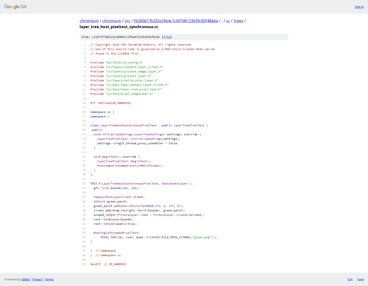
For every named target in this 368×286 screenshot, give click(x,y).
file (167, 37)
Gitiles (26, 279)
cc (228, 20)
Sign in (359, 7)
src (127, 20)
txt (350, 279)
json (360, 279)
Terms (49, 279)
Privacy (37, 279)
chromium (89, 20)
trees (238, 20)
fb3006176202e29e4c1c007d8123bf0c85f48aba (176, 20)
